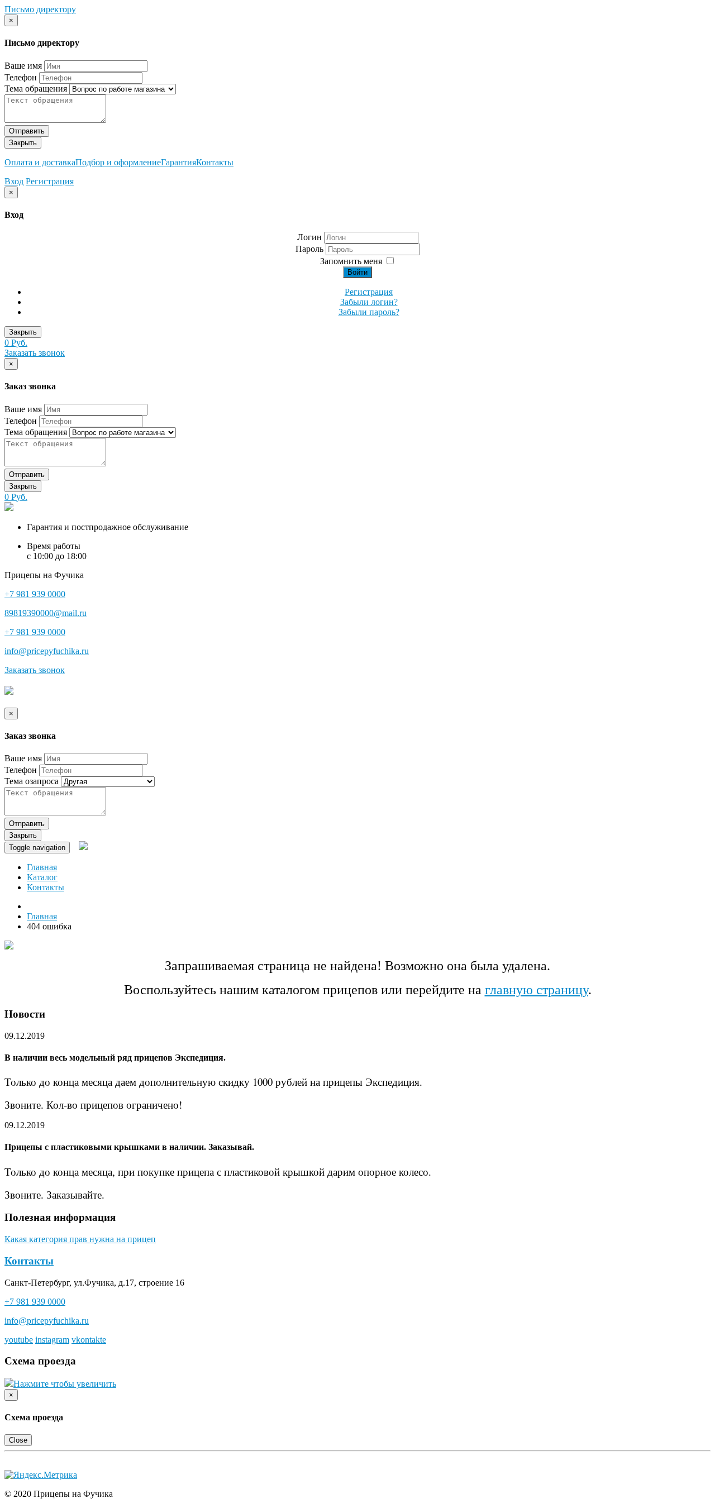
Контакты (214, 162)
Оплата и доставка (39, 162)
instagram (52, 1339)
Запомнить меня (351, 261)
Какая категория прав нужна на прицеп (80, 1239)
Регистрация (50, 181)
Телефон (20, 77)
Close (18, 1440)
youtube (18, 1339)
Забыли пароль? (369, 312)
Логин (309, 237)
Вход (13, 181)
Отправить (27, 131)
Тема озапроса (31, 781)
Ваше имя (23, 65)
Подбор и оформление (118, 162)
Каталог (42, 877)
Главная (42, 867)
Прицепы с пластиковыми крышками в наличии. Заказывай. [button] (129, 1147)
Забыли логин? (369, 302)
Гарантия (178, 162)
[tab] (357, 1047)
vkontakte (89, 1339)
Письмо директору (40, 9)
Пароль (310, 249)
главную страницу (536, 989)
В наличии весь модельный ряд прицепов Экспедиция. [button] (115, 1057)
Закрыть (23, 143)
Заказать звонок (34, 352)
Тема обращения (35, 88)
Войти (357, 272)
